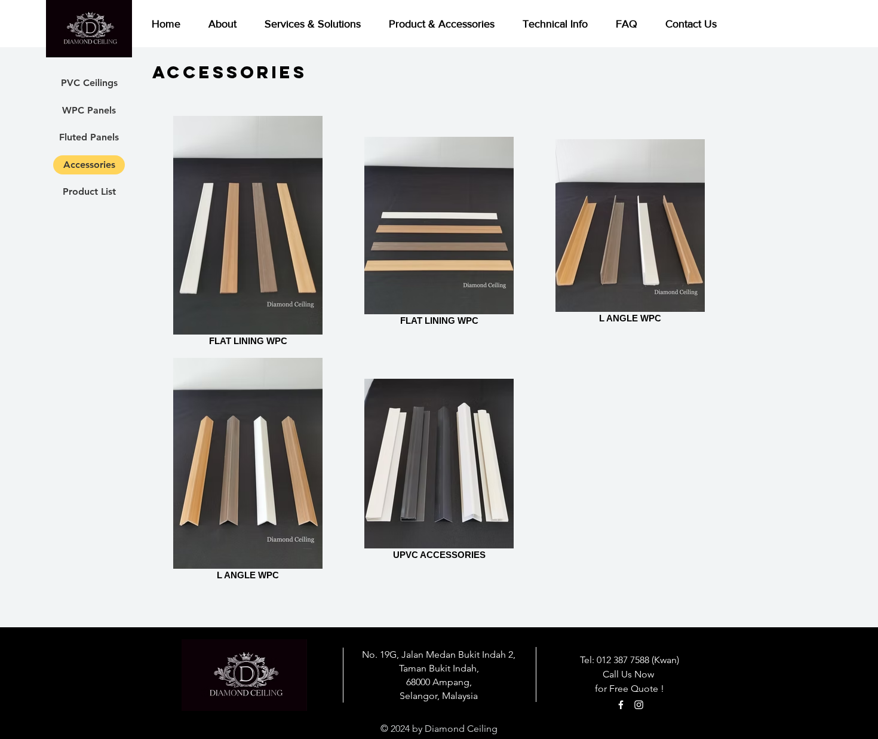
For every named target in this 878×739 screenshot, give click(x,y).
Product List (89, 191)
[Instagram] (638, 704)
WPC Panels (89, 110)
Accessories (89, 164)
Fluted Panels (89, 137)
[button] (447, 24)
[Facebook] (620, 704)
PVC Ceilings (89, 82)
